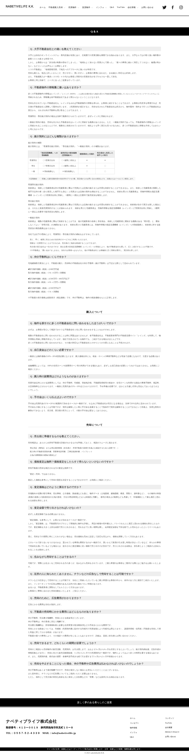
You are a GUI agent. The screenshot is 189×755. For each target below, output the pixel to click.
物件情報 (133, 728)
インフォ (100, 7)
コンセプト (134, 723)
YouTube (121, 7)
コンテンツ (169, 718)
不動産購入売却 (55, 7)
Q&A (132, 737)
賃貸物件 (86, 7)
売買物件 (72, 7)
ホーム (43, 7)
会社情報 (132, 7)
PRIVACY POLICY (172, 732)
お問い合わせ (147, 7)
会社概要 (168, 727)
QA (112, 7)
